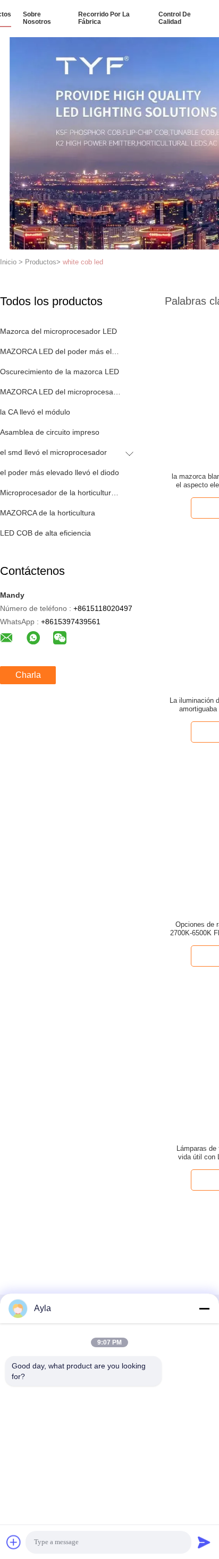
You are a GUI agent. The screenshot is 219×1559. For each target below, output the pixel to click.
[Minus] (204, 1308)
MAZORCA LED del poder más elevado (60, 351)
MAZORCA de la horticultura (47, 513)
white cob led (83, 262)
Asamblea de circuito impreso (49, 432)
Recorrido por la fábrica (104, 18)
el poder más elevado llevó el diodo (59, 472)
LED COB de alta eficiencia (45, 533)
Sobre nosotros (37, 18)
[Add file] (13, 1542)
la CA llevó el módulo (35, 412)
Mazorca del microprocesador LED (58, 331)
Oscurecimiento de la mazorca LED (59, 371)
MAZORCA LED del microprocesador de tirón (60, 391)
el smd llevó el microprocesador (53, 452)
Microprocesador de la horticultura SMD (60, 492)
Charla (28, 674)
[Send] (204, 1542)
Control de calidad (174, 18)
